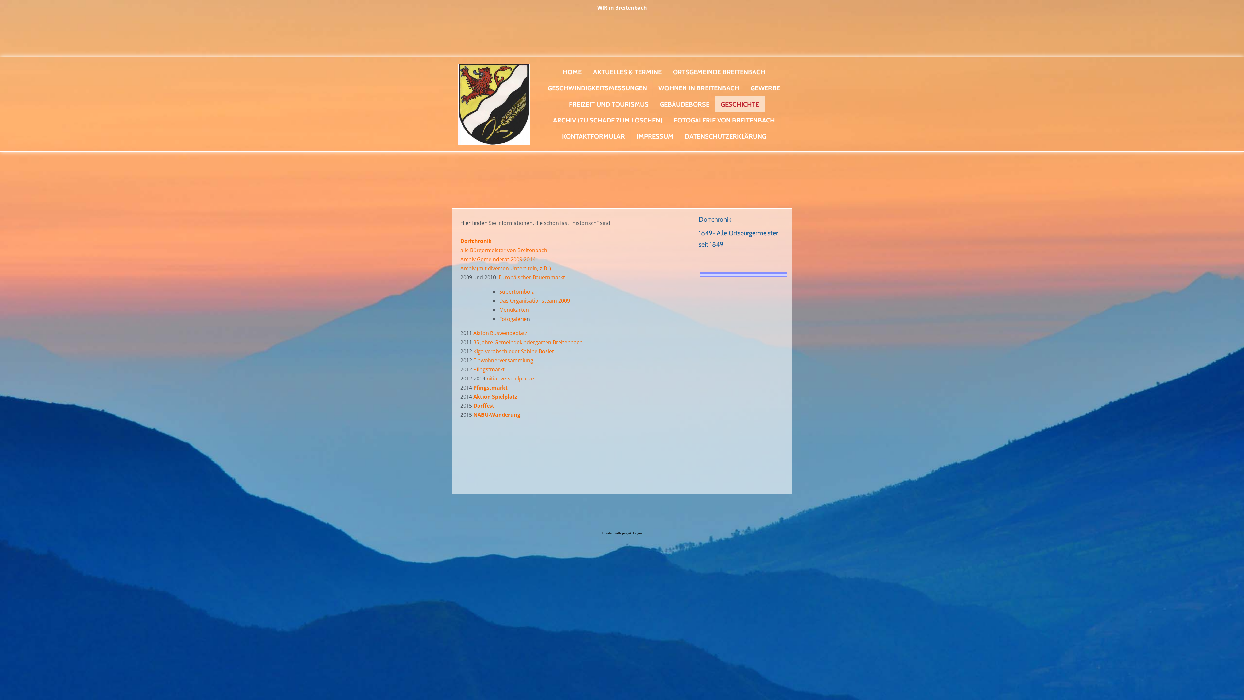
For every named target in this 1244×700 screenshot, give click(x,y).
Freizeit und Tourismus (609, 104)
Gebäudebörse (684, 104)
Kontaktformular (593, 136)
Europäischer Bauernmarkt (531, 277)
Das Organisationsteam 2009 (534, 300)
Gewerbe (765, 88)
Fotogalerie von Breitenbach (724, 120)
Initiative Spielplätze (509, 378)
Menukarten (514, 309)
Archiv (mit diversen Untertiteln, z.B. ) (505, 268)
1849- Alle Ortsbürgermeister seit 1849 (738, 238)
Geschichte (740, 104)
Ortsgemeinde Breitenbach (719, 72)
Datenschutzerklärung (725, 136)
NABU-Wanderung (496, 414)
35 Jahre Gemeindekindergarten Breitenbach (528, 342)
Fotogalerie (513, 318)
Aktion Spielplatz (495, 396)
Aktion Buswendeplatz (501, 333)
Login (637, 533)
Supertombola (517, 291)
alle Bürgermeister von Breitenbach (503, 250)
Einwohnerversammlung (503, 360)
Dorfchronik (715, 219)
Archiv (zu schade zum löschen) (607, 120)
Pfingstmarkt (489, 369)
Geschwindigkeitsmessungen (597, 88)
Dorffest (483, 405)
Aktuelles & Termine (627, 72)
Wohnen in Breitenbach (698, 88)
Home (572, 72)
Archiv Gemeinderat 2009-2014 (498, 259)
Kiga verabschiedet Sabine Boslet (513, 351)
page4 (626, 533)
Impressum (655, 136)
